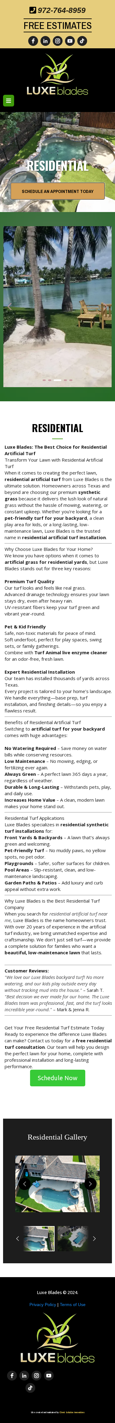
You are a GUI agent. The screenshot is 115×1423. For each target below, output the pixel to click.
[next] (90, 1184)
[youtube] (70, 41)
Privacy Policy (43, 1304)
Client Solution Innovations (72, 1412)
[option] (35, 1239)
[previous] (24, 1184)
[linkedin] (45, 41)
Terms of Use (73, 1304)
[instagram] (58, 41)
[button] (8, 101)
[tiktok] (82, 41)
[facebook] (33, 41)
